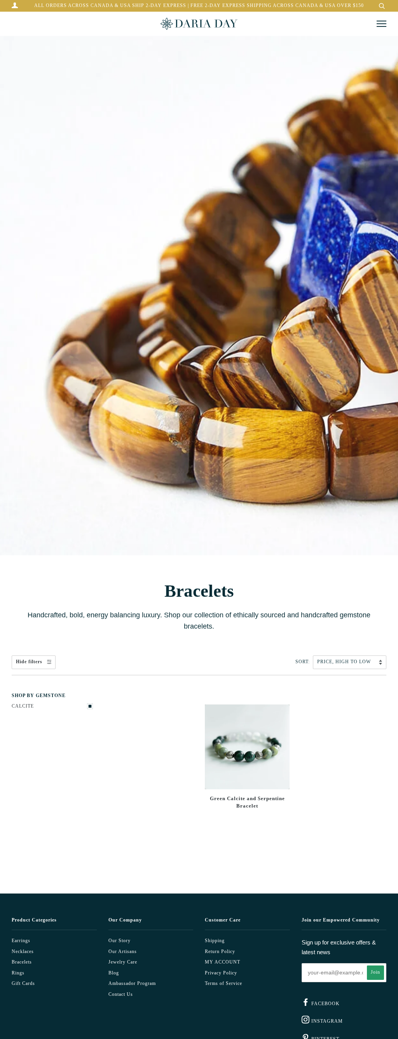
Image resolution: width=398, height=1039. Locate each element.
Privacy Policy (221, 973)
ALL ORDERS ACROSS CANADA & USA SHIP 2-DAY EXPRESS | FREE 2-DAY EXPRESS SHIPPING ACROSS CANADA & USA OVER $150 (199, 5)
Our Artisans (122, 951)
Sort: (303, 661)
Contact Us (120, 994)
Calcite (23, 706)
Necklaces (23, 951)
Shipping (215, 940)
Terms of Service (223, 983)
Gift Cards (23, 983)
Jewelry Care (122, 962)
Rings (18, 973)
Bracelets (22, 962)
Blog (113, 973)
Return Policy (220, 951)
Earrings (21, 940)
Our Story (119, 940)
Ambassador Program (132, 983)
